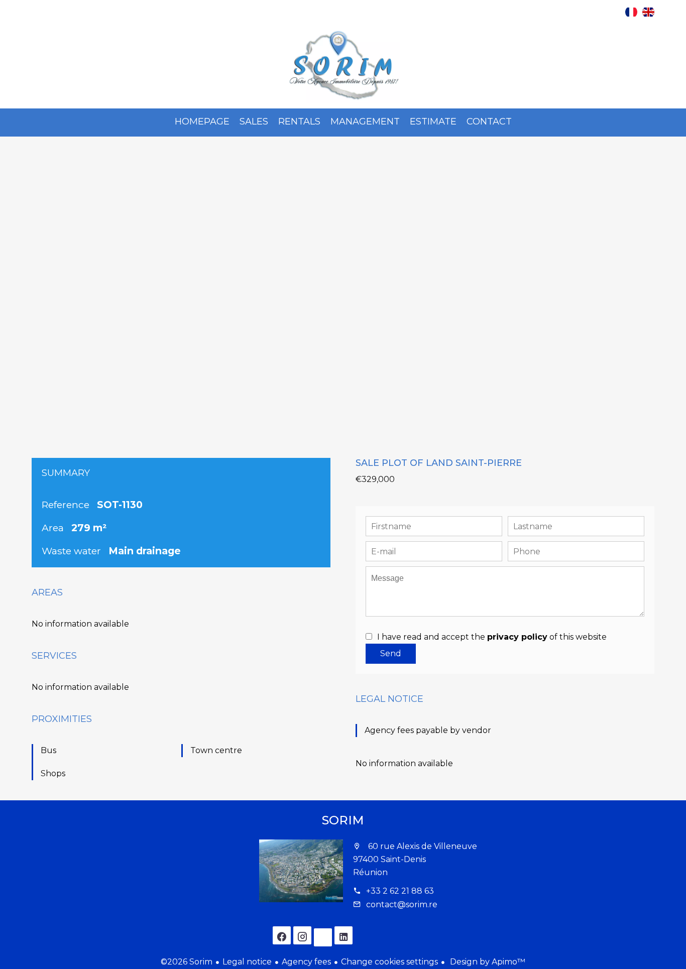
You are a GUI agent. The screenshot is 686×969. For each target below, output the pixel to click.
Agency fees (306, 961)
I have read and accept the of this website (492, 637)
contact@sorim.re (401, 904)
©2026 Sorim (186, 961)
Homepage (343, 65)
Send (390, 653)
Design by (486, 961)
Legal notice (247, 961)
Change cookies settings (389, 961)
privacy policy (517, 637)
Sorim (343, 820)
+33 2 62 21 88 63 (400, 891)
